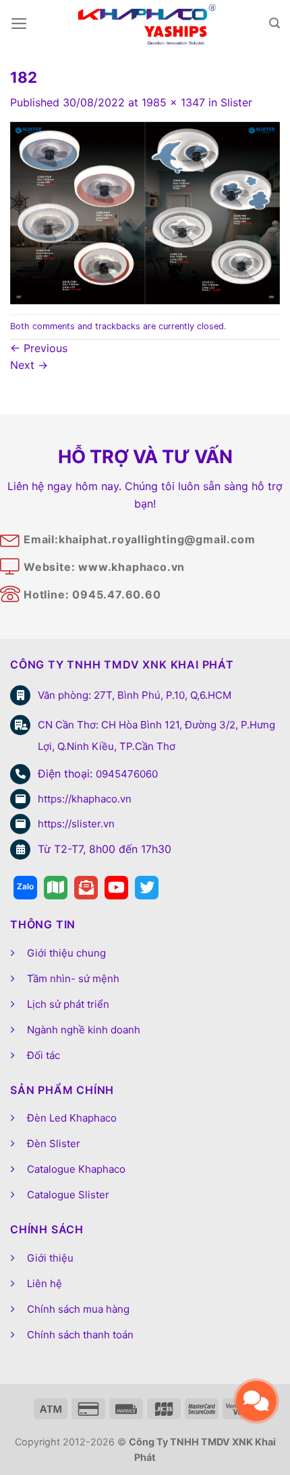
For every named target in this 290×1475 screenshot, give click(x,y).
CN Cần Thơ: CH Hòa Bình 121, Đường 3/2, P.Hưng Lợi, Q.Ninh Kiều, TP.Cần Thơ (156, 735)
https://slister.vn (76, 823)
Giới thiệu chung (66, 953)
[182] (145, 212)
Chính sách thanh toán (80, 1334)
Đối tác (43, 1055)
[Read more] (25, 887)
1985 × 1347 (173, 102)
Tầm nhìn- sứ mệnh (73, 978)
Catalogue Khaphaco (76, 1169)
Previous (38, 348)
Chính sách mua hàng (78, 1309)
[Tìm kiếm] (274, 23)
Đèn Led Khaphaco (72, 1117)
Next (29, 365)
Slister (236, 102)
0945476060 (127, 773)
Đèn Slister (53, 1143)
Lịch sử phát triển (68, 1004)
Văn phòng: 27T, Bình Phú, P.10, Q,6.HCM (134, 695)
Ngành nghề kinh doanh (83, 1029)
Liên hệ (44, 1283)
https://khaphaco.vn (85, 798)
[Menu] (19, 23)
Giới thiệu (50, 1257)
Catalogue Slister (68, 1194)
